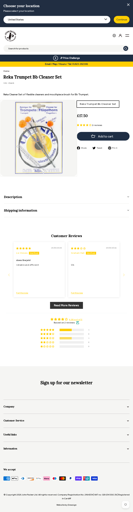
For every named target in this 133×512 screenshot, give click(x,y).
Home (6, 71)
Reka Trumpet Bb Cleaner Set (98, 104)
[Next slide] (124, 275)
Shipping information (20, 210)
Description (13, 197)
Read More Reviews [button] (66, 305)
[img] (23, 248)
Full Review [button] (22, 293)
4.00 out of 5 (75, 319)
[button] (84, 125)
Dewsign (72, 505)
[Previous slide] (9, 275)
